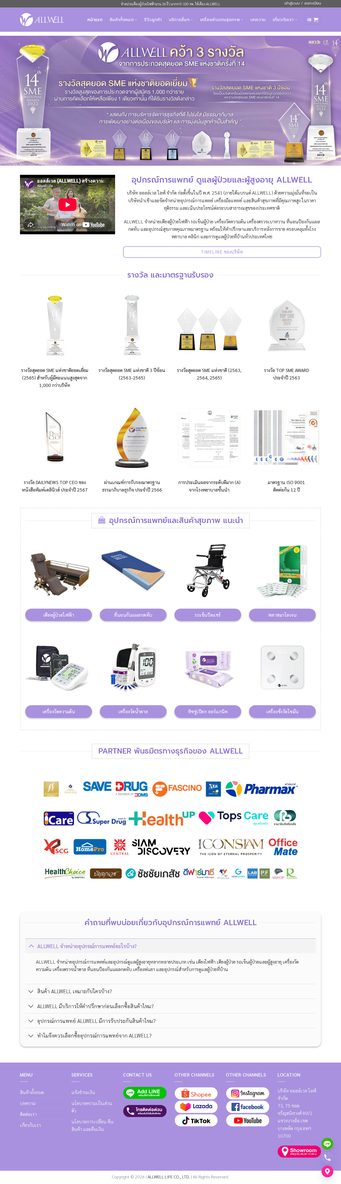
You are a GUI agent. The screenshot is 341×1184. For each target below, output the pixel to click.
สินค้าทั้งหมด (121, 20)
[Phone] (327, 1157)
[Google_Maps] (327, 1171)
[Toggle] (31, 946)
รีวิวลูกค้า (153, 20)
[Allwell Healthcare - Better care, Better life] (42, 19)
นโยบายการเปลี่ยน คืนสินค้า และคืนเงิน (92, 1125)
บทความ (258, 20)
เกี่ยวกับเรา (283, 20)
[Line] (327, 1144)
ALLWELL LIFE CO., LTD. (169, 1176)
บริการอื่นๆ (179, 20)
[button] (313, 20)
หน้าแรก (95, 20)
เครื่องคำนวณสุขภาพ (220, 20)
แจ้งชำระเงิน (83, 1092)
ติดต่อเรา (28, 1114)
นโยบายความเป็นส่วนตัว (91, 1107)
